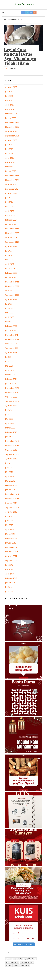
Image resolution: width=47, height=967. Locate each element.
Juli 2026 (8, 91)
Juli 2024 (8, 197)
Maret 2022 (10, 321)
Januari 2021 (10, 383)
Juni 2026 (9, 96)
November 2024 (12, 180)
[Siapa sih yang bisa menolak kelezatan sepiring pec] (23, 885)
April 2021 (9, 370)
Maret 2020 (10, 428)
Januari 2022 (10, 330)
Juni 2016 (9, 591)
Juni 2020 (9, 414)
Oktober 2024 (11, 184)
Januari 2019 (10, 489)
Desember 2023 (12, 228)
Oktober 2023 (11, 237)
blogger (9, 965)
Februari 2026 (11, 113)
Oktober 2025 (11, 131)
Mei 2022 (9, 313)
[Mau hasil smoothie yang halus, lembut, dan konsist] (23, 847)
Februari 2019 (11, 485)
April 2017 (9, 574)
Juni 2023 (9, 255)
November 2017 (12, 551)
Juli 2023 (8, 251)
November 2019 (12, 445)
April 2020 (9, 423)
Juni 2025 (9, 149)
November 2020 (12, 392)
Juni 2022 (9, 308)
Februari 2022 (11, 326)
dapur (16, 965)
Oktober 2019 (11, 450)
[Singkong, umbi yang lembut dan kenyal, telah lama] (23, 773)
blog (24, 959)
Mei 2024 (9, 206)
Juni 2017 (9, 565)
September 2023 (12, 242)
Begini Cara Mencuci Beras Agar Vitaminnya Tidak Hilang (20, 56)
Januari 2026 (10, 118)
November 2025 (12, 127)
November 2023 (12, 233)
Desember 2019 (12, 441)
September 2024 (12, 189)
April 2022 (9, 317)
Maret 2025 (10, 162)
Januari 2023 (10, 277)
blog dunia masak (27, 962)
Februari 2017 (11, 578)
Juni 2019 (9, 467)
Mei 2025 (9, 153)
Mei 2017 (9, 569)
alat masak (10, 959)
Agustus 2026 (11, 87)
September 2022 (12, 295)
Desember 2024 (12, 175)
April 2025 (9, 158)
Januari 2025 (10, 171)
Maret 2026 (10, 109)
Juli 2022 (8, 304)
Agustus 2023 (11, 246)
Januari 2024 (10, 224)
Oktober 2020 (11, 397)
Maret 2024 (10, 215)
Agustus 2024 (11, 193)
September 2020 (12, 401)
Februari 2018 (11, 538)
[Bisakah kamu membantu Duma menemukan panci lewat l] (23, 698)
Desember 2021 (12, 335)
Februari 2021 (11, 379)
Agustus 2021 (11, 352)
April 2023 (9, 264)
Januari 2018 (10, 543)
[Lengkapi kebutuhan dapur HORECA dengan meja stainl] (23, 623)
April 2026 (9, 105)
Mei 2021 (9, 366)
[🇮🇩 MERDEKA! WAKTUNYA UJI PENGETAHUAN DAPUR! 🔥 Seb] (23, 810)
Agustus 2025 (11, 140)
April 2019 (9, 476)
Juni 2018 (9, 520)
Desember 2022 (12, 282)
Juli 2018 (8, 516)
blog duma (32, 959)
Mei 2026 (9, 100)
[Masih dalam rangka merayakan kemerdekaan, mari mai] (23, 922)
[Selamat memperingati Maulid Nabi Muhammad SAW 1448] (23, 735)
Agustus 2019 (11, 459)
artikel (18, 959)
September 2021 (12, 348)
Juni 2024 (9, 202)
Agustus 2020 (11, 405)
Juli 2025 (8, 144)
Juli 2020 (8, 410)
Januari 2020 (10, 436)
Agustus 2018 (11, 512)
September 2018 (12, 507)
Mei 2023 (9, 259)
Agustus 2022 (11, 299)
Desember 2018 (12, 494)
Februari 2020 (11, 432)
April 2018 (9, 529)
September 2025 (12, 136)
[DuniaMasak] (23, 4)
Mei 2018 (9, 525)
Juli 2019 (8, 463)
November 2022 (12, 286)
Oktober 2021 (11, 343)
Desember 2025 (12, 122)
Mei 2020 (9, 419)
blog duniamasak (12, 962)
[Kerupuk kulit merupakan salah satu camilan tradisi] (23, 660)
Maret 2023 (10, 268)
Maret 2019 (10, 481)
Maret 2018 (10, 534)
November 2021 (12, 339)
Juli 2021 (8, 357)
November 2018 (12, 498)
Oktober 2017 (11, 556)
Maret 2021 (10, 374)
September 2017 (12, 560)
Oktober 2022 (11, 290)
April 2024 (9, 211)
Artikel (13, 68)
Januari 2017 (10, 582)
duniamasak (25, 965)
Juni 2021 (9, 361)
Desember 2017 (12, 547)
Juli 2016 (8, 587)
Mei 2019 (9, 472)
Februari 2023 (11, 273)
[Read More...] (6, 68)
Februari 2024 (11, 220)
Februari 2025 (11, 167)
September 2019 (12, 454)
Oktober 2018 (11, 503)
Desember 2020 (12, 388)
